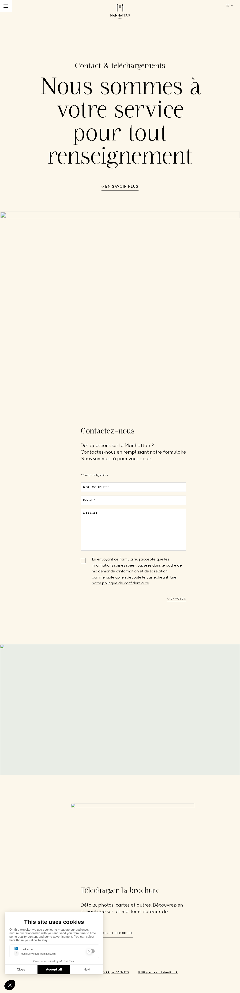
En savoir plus (122, 187)
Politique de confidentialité (158, 972)
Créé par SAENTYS (115, 972)
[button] (6, 6)
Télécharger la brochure (108, 933)
